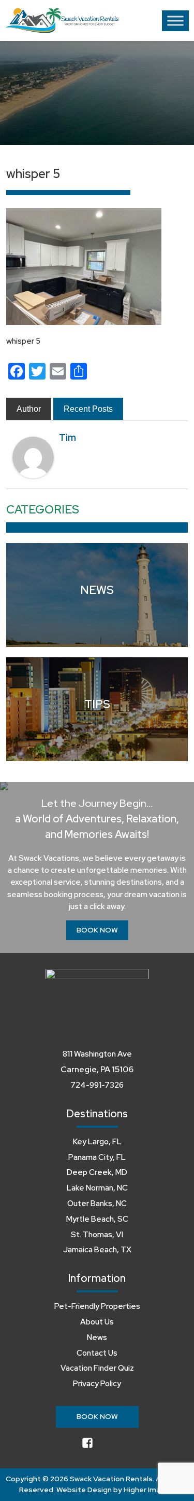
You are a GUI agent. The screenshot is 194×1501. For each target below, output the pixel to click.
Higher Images (149, 1489)
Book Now (97, 930)
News (97, 1337)
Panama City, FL (97, 1157)
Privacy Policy (97, 1383)
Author (29, 408)
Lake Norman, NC (97, 1188)
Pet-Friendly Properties (97, 1306)
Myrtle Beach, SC (97, 1219)
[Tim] (33, 457)
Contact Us (97, 1353)
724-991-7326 (97, 1085)
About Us (97, 1322)
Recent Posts (88, 408)
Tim (67, 437)
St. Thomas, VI (97, 1234)
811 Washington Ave (97, 1054)
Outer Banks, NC (97, 1203)
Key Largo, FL (97, 1142)
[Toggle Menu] (175, 20)
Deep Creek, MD (97, 1172)
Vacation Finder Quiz (97, 1368)
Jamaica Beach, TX (97, 1250)
